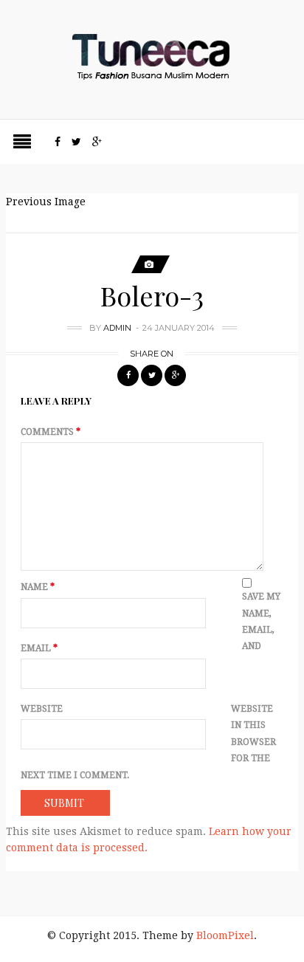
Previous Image (46, 201)
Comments (50, 432)
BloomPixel (225, 935)
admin (117, 328)
